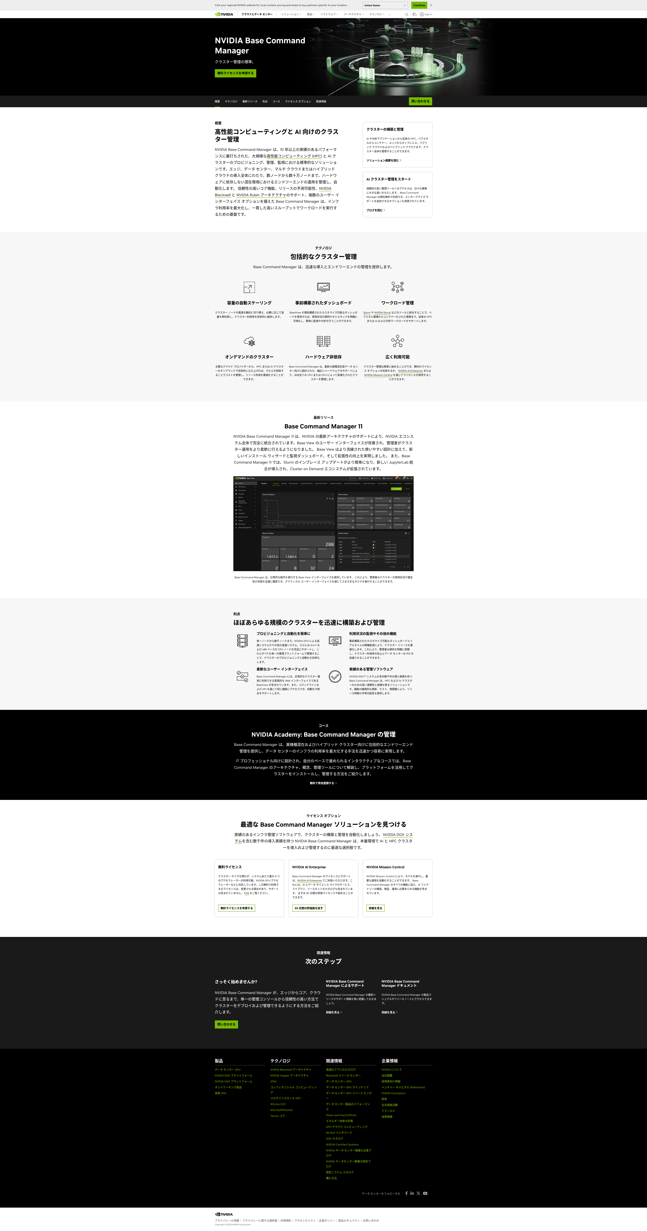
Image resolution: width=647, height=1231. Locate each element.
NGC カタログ (334, 1138)
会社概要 (387, 1075)
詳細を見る (375, 908)
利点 (265, 101)
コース (276, 101)
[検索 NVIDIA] (407, 13)
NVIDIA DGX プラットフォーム (233, 1075)
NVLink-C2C (278, 1104)
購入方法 (331, 1178)
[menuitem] (257, 14)
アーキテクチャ (353, 14)
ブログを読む (374, 210)
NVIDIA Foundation (394, 1093)
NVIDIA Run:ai (382, 312)
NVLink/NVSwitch (281, 1110)
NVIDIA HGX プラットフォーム (233, 1081)
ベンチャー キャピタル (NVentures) (403, 1087)
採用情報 (387, 1116)
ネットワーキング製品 (228, 1087)
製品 (310, 14)
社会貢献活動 (390, 1105)
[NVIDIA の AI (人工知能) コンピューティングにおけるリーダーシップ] (224, 14)
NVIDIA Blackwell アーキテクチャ (290, 1069)
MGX (273, 1081)
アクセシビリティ (305, 1220)
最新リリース (249, 101)
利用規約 (286, 1220)
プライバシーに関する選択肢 (259, 1220)
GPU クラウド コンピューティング (347, 1126)
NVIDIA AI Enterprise (410, 370)
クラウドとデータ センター (257, 14)
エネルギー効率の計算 (339, 1121)
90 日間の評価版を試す (309, 908)
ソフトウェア (328, 14)
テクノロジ (376, 14)
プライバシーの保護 (227, 1220)
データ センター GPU (227, 1069)
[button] (414, 15)
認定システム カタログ (340, 1172)
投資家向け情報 (391, 1081)
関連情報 (321, 101)
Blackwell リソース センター (343, 1075)
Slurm (367, 312)
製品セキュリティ (349, 1220)
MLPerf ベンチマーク (339, 1132)
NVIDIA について (392, 1069)
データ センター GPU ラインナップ (347, 1087)
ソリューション (290, 14)
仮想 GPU (220, 1093)
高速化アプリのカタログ (341, 1069)
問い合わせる (226, 1024)
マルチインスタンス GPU (285, 1098)
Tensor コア (277, 1116)
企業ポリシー (327, 1220)
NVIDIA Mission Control (378, 375)
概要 (217, 101)
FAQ (246, 893)
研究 (384, 1099)
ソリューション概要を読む (382, 160)
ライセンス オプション (298, 101)
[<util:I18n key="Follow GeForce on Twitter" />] (418, 1193)
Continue (419, 5)
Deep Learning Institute (341, 1115)
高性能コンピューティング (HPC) (294, 156)
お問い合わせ (371, 1220)
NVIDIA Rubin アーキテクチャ (261, 195)
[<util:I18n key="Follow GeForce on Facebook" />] (406, 1193)
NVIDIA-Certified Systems (342, 1144)
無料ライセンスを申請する (237, 908)
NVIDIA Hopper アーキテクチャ (289, 1075)
